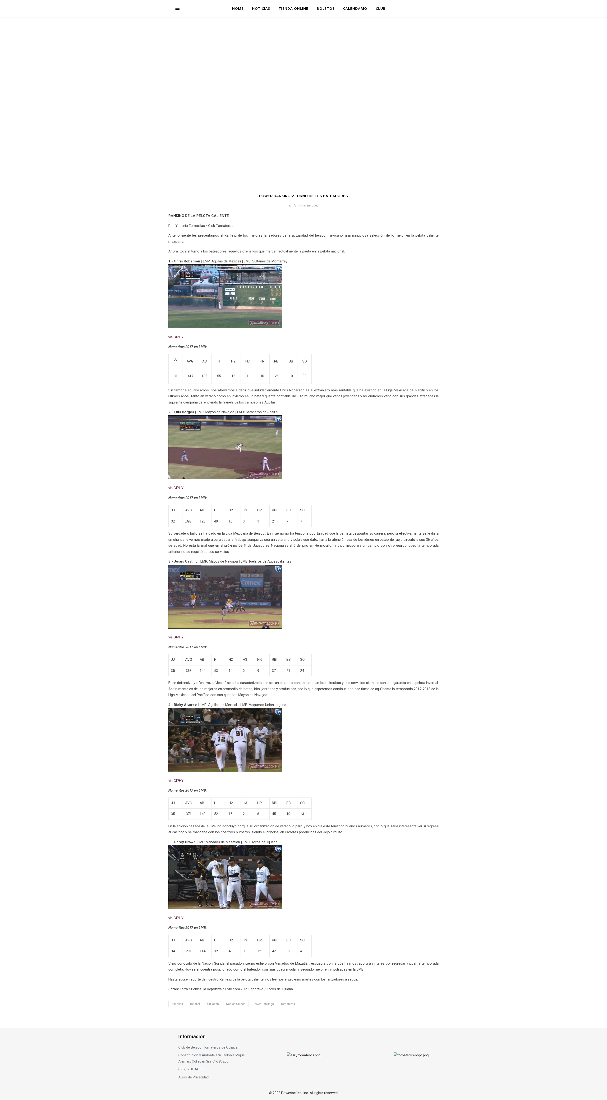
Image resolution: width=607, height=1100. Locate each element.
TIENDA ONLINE (293, 8)
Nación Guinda (235, 1004)
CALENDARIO (355, 8)
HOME (238, 8)
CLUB (381, 8)
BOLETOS (326, 8)
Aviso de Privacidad (193, 1077)
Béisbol (195, 1004)
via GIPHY (176, 337)
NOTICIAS (261, 8)
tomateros (288, 1004)
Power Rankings (263, 1004)
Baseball (177, 1004)
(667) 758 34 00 (190, 1069)
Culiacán (213, 1004)
